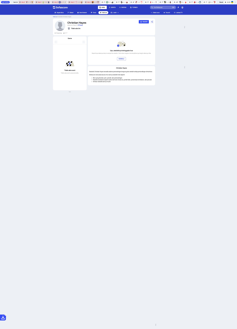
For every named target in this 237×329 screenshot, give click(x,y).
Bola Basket (83, 12)
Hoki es (104, 12)
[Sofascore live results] (60, 7)
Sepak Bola (60, 12)
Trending (6, 2)
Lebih (114, 13)
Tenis (94, 12)
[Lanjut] (235, 2)
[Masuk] (182, 7)
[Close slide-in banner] (5, 314)
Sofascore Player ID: (75, 25)
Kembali (121, 59)
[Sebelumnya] (11, 2)
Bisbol (71, 12)
